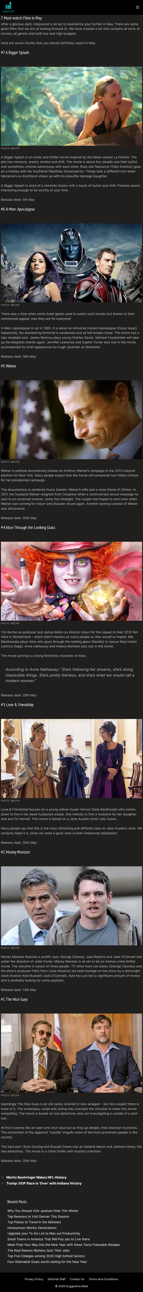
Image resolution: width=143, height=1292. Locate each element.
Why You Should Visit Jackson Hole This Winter (42, 1211)
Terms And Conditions (103, 1279)
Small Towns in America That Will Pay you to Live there (48, 1239)
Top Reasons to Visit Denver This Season (38, 1216)
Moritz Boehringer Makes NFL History (36, 1177)
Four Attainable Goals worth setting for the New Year (47, 1262)
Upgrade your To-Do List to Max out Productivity (43, 1233)
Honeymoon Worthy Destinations (32, 1228)
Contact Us (77, 1279)
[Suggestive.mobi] (9, 7)
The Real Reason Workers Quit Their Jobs (38, 1250)
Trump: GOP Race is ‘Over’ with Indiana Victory (44, 1183)
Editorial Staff (56, 1279)
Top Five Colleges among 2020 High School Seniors (46, 1256)
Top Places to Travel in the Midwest (34, 1222)
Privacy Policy (34, 1279)
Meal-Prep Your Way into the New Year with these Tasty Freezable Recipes (63, 1245)
